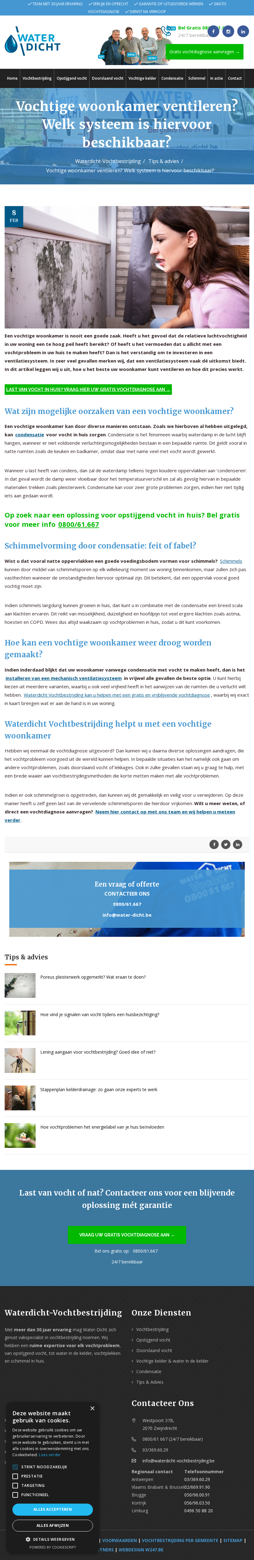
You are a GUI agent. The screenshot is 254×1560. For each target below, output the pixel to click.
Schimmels (231, 561)
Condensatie (172, 78)
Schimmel (196, 78)
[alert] (52, 1478)
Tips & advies (163, 161)
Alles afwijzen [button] (53, 1525)
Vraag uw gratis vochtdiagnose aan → (127, 1234)
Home (12, 78)
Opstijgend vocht (72, 78)
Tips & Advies (150, 1382)
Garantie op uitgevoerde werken (171, 4)
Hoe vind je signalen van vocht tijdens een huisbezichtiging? (99, 1014)
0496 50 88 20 (198, 1511)
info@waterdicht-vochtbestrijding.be (178, 1461)
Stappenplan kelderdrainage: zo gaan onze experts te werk (98, 1089)
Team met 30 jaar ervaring (58, 4)
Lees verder (50, 1454)
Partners (102, 1550)
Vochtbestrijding (37, 78)
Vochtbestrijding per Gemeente (180, 1540)
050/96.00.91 (197, 1495)
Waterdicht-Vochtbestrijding (108, 161)
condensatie (29, 434)
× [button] (92, 1408)
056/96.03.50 (197, 1503)
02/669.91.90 (197, 1487)
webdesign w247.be (141, 1550)
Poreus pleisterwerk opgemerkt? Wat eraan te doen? (93, 977)
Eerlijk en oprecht (110, 4)
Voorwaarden (119, 1540)
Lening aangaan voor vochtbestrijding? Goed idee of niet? (97, 1052)
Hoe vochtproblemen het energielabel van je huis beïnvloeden (102, 1127)
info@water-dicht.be (127, 915)
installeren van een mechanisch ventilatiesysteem (64, 678)
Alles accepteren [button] (52, 1509)
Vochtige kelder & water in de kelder (172, 1361)
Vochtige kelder (142, 78)
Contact (235, 78)
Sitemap (233, 1540)
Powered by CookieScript (52, 1547)
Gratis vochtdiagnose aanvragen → (204, 52)
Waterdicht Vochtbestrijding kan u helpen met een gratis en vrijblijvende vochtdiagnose (117, 695)
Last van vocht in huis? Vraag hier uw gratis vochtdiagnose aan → (88, 389)
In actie (216, 78)
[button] (52, 1539)
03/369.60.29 (197, 1479)
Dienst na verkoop (148, 11)
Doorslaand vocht (108, 78)
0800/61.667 (78, 524)
